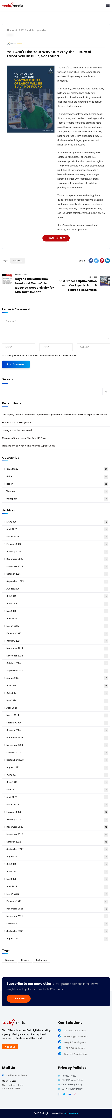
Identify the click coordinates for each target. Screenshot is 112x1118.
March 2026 (56, 536)
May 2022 (56, 879)
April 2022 (56, 886)
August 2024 (56, 678)
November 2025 (56, 566)
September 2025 (56, 581)
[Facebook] (91, 260)
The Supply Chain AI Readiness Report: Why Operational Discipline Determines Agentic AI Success (54, 414)
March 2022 (56, 894)
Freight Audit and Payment (16, 422)
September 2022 (56, 849)
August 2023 (56, 767)
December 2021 (56, 908)
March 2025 (56, 626)
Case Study (56, 469)
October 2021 (56, 923)
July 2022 (56, 864)
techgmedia (39, 30)
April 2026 (56, 529)
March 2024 (56, 715)
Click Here (18, 998)
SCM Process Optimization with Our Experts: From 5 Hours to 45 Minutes (78, 285)
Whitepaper (57, 498)
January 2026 (56, 551)
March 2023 (56, 804)
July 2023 (56, 774)
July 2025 (56, 596)
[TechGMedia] (12, 5)
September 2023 (56, 760)
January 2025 (56, 641)
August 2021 (56, 938)
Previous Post (21, 275)
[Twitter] (96, 260)
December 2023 (56, 737)
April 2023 (56, 797)
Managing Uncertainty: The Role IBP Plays (24, 437)
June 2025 (56, 603)
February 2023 (56, 812)
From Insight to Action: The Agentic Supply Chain (28, 445)
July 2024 (56, 685)
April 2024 (56, 708)
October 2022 (56, 841)
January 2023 (56, 819)
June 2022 (56, 871)
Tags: (5, 260)
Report (56, 484)
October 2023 (56, 752)
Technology (41, 960)
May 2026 (56, 521)
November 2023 (56, 745)
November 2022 (56, 834)
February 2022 (56, 901)
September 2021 (56, 931)
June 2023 (56, 782)
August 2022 (56, 856)
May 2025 (56, 611)
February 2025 (56, 633)
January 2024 (56, 730)
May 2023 (56, 789)
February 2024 (56, 722)
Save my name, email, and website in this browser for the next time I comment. (41, 355)
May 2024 (56, 700)
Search (7, 379)
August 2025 (56, 588)
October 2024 (56, 663)
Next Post (93, 277)
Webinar (56, 491)
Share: (82, 260)
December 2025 (56, 559)
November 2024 (56, 655)
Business (17, 260)
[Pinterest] (102, 260)
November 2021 (56, 916)
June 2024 (56, 693)
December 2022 (56, 827)
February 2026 (56, 544)
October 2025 (56, 574)
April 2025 (56, 618)
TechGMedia (71, 1113)
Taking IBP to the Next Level (17, 430)
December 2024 (56, 648)
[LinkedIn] (107, 260)
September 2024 (56, 670)
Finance (25, 960)
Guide (56, 476)
